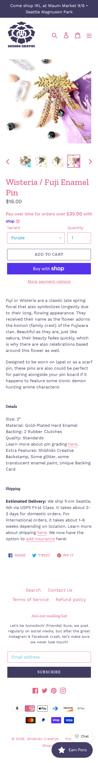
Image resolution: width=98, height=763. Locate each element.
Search (33, 590)
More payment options (49, 281)
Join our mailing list (49, 615)
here (72, 444)
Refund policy (71, 599)
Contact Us (60, 590)
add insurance (40, 538)
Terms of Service (30, 599)
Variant (13, 227)
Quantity (75, 227)
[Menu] (89, 35)
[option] (25, 161)
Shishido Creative (43, 739)
